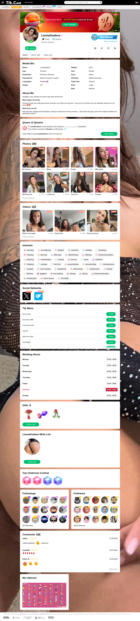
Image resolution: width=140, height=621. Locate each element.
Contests (49, 7)
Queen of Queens (70, 126)
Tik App (59, 7)
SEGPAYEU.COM (44, 614)
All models (6, 7)
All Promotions (37, 7)
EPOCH (36, 614)
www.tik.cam (23, 614)
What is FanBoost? (111, 41)
